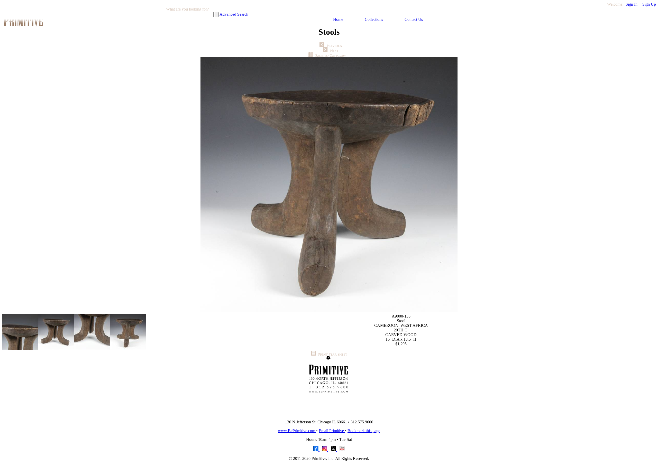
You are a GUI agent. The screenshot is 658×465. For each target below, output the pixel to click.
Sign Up (649, 4)
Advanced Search (234, 14)
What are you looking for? (187, 9)
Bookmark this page (364, 431)
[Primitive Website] (329, 414)
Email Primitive (332, 431)
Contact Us (414, 19)
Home (338, 19)
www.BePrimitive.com (297, 431)
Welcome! (615, 4)
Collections (374, 19)
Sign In (631, 4)
